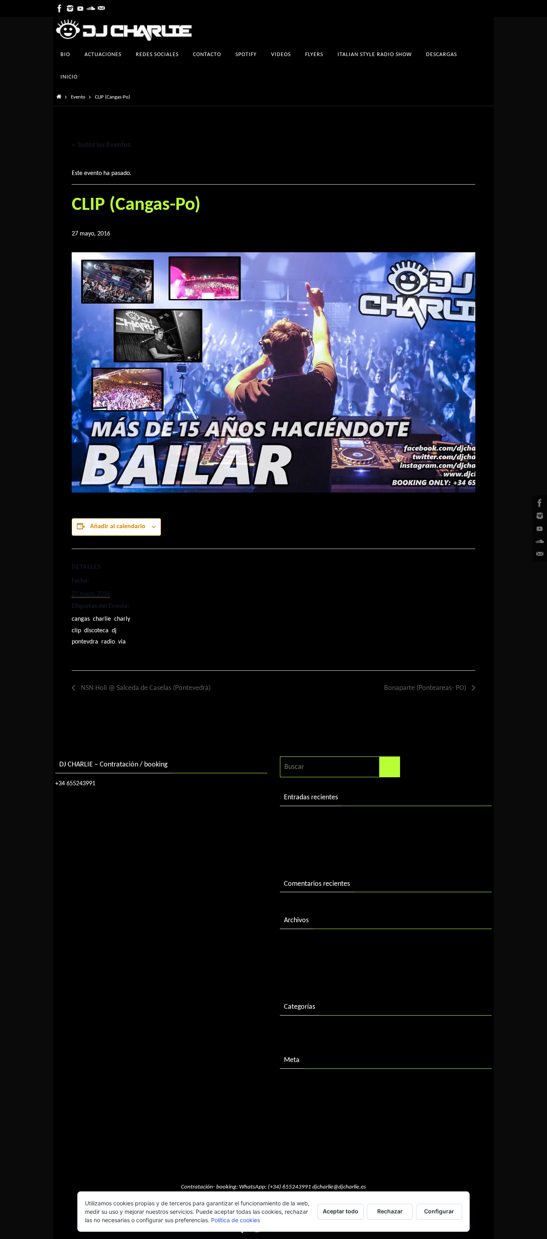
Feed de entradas (309, 1099)
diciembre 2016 (306, 959)
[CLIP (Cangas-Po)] (273, 372)
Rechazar (390, 1211)
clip (76, 631)
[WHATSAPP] (101, 8)
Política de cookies (235, 1220)
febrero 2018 (303, 943)
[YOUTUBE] (80, 8)
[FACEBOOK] (59, 8)
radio (108, 642)
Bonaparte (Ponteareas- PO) (426, 688)
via (122, 642)
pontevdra (85, 642)
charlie (102, 619)
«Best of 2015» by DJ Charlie (325, 853)
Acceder (296, 1083)
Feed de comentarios (314, 1116)
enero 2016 (300, 976)
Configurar (439, 1211)
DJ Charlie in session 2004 (321, 837)
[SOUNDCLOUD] (90, 8)
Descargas (299, 1030)
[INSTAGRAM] (70, 8)
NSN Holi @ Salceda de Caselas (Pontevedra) (145, 688)
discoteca (96, 631)
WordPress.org (305, 1132)
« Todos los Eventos (101, 145)
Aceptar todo (340, 1211)
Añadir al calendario (117, 526)
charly (122, 619)
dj (114, 631)
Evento (78, 97)
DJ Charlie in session (313, 820)
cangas (81, 619)
